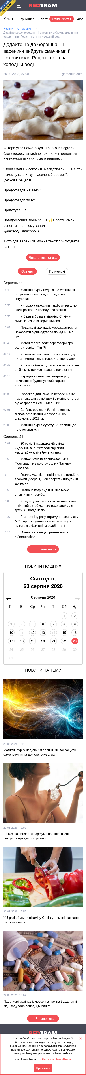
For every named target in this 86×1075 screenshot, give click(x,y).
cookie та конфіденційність (54, 1059)
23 (75, 641)
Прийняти (43, 1068)
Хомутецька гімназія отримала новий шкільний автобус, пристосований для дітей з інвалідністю (45, 505)
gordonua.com (72, 73)
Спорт (43, 18)
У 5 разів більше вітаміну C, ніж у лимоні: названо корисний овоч (43, 318)
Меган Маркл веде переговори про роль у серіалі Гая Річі (44, 345)
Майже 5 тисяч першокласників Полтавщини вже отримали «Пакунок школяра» (43, 463)
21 (53, 641)
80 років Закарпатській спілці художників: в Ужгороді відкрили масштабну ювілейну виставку (39, 447)
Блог (79, 18)
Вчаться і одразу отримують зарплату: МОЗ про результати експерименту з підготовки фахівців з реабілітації (47, 521)
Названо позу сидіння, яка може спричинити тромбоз (42, 492)
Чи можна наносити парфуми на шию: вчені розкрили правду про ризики (46, 307)
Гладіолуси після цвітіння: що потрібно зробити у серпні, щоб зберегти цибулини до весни (47, 478)
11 (22, 632)
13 (43, 632)
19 (32, 641)
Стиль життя (61, 18)
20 (43, 641)
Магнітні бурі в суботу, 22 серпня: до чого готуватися (45, 427)
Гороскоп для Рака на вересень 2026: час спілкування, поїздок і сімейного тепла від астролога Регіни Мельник (47, 398)
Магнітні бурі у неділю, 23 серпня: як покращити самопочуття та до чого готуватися (45, 294)
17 (11, 641)
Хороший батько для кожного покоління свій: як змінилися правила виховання (47, 367)
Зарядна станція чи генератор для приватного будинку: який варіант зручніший (43, 380)
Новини (8, 28)
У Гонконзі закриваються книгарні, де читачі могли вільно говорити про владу (46, 356)
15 (64, 632)
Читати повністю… (43, 257)
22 (64, 641)
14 (53, 632)
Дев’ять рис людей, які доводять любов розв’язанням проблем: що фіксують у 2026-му (42, 414)
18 (22, 641)
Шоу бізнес (25, 18)
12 (32, 632)
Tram (43, 5)
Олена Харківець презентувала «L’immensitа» (41, 534)
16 (75, 632)
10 (11, 632)
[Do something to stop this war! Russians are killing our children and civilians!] (8, 8)
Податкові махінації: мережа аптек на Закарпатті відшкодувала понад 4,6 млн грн (46, 331)
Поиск (80, 5)
